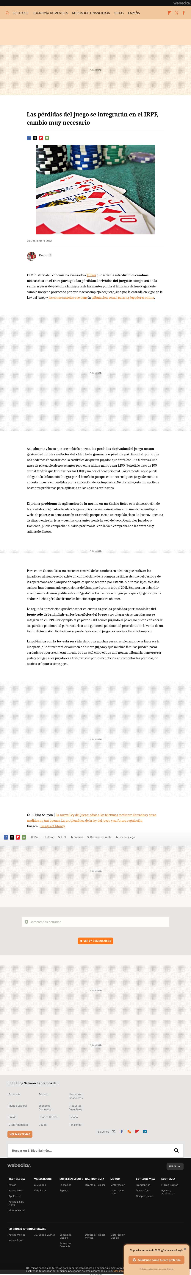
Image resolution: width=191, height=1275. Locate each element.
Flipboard (169, 13)
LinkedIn (145, 1131)
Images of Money (52, 826)
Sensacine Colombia (65, 1245)
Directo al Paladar (95, 1184)
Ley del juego (126, 837)
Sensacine (65, 1184)
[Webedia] (182, 3)
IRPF (64, 837)
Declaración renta (101, 837)
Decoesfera (142, 1190)
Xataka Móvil (16, 1190)
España (134, 13)
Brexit (12, 1117)
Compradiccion (144, 1196)
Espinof (64, 1190)
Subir (172, 1166)
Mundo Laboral (18, 1105)
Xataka (12, 1184)
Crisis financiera (18, 1124)
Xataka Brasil (16, 1240)
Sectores (20, 13)
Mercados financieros (91, 13)
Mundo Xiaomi (17, 1210)
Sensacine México (65, 1236)
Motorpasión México (117, 1236)
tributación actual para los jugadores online (123, 297)
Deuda (43, 1124)
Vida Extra (40, 1190)
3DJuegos (40, 1184)
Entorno (49, 837)
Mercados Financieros (76, 1096)
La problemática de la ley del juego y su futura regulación (102, 820)
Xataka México (17, 1234)
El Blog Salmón (169, 1184)
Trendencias (143, 1184)
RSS (129, 1131)
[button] (45, 255)
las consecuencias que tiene (68, 297)
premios (78, 837)
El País (91, 275)
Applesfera (15, 1196)
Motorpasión (117, 1184)
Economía (14, 1094)
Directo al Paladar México (95, 1236)
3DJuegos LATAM (44, 1234)
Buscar (176, 1150)
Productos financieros (75, 1107)
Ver (97, 940)
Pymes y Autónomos (168, 1192)
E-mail (47, 138)
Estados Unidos (48, 1117)
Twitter (176, 13)
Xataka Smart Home (16, 1203)
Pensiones (75, 1124)
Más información (123, 1270)
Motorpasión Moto (117, 1192)
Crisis (119, 13)
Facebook (183, 13)
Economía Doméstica (45, 1107)
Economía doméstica (50, 13)
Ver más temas (20, 1134)
